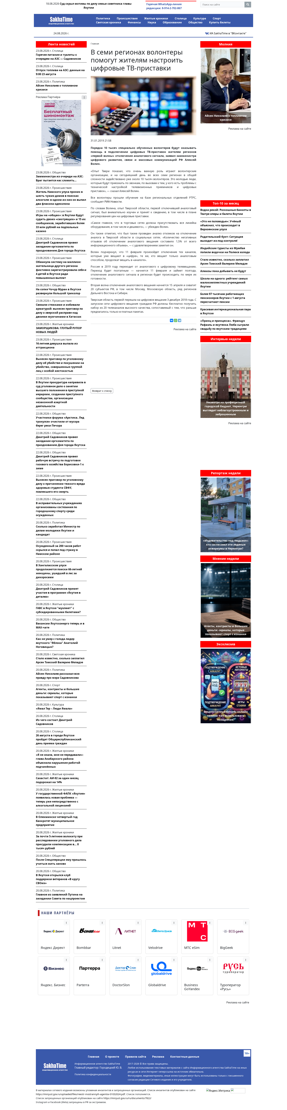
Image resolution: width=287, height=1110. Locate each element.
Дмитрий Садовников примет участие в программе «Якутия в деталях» (58, 592)
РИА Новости (113, 201)
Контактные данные (184, 1056)
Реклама (158, 1056)
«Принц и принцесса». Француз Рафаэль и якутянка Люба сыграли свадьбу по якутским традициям (224, 325)
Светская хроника (108, 22)
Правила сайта (135, 1056)
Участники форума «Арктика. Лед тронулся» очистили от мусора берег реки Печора (60, 421)
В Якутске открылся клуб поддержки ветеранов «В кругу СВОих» (58, 879)
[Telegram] (179, 320)
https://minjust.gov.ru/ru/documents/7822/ (127, 1098)
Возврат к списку (102, 390)
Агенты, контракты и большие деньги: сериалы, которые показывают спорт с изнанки (57, 693)
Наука (152, 22)
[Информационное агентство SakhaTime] (61, 19)
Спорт (217, 18)
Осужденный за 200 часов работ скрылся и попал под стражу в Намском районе (58, 550)
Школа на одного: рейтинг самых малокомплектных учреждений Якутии (224, 282)
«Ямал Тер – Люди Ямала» (54, 708)
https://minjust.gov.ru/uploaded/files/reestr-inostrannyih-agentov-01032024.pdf (80, 1094)
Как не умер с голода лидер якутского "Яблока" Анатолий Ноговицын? (57, 643)
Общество (195, 22)
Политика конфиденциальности (93, 1074)
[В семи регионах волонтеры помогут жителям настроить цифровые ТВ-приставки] (143, 105)
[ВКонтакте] (171, 320)
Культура (199, 18)
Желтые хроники (156, 18)
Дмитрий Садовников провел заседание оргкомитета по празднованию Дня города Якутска (60, 246)
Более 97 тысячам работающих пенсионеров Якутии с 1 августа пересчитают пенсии (222, 298)
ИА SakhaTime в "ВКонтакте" (227, 33)
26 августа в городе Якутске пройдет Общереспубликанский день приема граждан (58, 739)
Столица (181, 18)
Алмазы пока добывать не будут (223, 271)
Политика (103, 18)
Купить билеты (220, 22)
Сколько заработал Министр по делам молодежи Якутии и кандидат (58, 530)
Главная (93, 1056)
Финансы (134, 22)
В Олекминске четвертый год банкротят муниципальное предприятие (57, 821)
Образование (172, 22)
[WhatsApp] (175, 320)
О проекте (112, 1056)
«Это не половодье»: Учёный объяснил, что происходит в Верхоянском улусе (220, 225)
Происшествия (127, 18)
